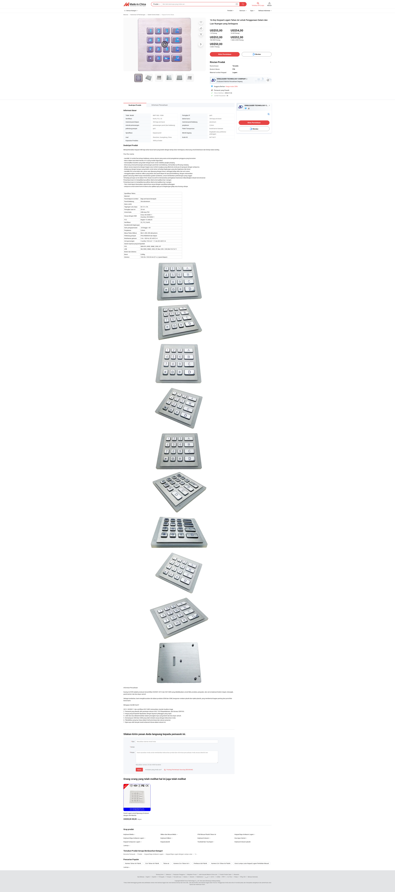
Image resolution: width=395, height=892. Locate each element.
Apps (251, 11)
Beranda (125, 14)
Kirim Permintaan (224, 54)
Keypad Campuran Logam (131, 842)
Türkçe (236, 877)
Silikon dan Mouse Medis (168, 834)
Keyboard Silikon (165, 838)
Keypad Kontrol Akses (168, 14)
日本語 (218, 877)
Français (169, 877)
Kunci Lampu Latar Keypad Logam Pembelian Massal (252, 863)
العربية (206, 877)
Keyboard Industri (203, 838)
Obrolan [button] (258, 54)
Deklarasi (168, 874)
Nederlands (199, 877)
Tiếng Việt (243, 877)
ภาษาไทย (229, 877)
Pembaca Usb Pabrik (200, 863)
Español (154, 877)
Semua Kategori (131, 11)
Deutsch (192, 877)
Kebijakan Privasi (192, 874)
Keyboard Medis (128, 834)
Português (161, 877)
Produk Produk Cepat (225, 874)
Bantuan (242, 11)
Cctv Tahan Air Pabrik (152, 863)
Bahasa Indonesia (253, 877)
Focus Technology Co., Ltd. (192, 881)
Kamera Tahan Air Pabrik (133, 863)
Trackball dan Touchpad (205, 842)
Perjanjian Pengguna (179, 874)
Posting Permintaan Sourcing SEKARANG (178, 770)
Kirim (139, 769)
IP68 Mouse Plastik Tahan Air (207, 834)
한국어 (212, 877)
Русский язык (177, 877)
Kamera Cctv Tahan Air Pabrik (220, 863)
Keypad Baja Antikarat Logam (244, 834)
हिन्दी (223, 877)
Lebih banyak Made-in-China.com (208, 874)
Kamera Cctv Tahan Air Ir (181, 863)
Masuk (269, 5)
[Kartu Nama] (269, 114)
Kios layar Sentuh (240, 838)
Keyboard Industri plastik (242, 842)
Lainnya (126, 867)
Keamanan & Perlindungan (137, 14)
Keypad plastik (165, 842)
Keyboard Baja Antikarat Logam (133, 838)
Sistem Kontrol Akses (153, 14)
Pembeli (229, 11)
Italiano (185, 877)
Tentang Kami (160, 874)
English (148, 877)
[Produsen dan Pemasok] (134, 4)
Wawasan (236, 874)
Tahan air (166, 863)
